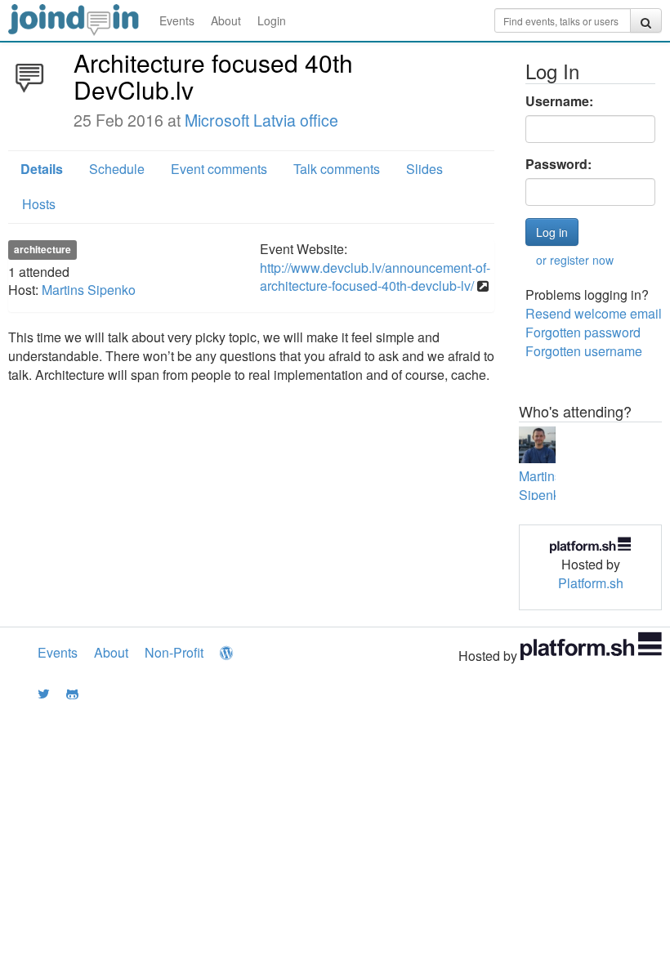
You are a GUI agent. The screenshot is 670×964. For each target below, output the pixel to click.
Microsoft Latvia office (261, 120)
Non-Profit (174, 652)
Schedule (117, 168)
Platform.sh (590, 582)
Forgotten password (583, 332)
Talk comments (336, 168)
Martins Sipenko (89, 289)
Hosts (39, 203)
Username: (559, 101)
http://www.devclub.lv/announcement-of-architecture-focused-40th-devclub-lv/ (375, 277)
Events (176, 20)
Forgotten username (583, 350)
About (226, 20)
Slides (424, 168)
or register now (575, 260)
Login (271, 20)
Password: (558, 164)
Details (41, 168)
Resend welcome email (593, 313)
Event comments (219, 168)
